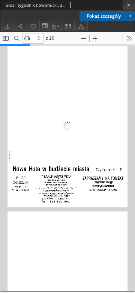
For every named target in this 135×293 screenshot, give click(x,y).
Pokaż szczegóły (104, 16)
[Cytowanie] (68, 26)
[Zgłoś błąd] (81, 26)
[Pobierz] (7, 26)
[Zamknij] (129, 5)
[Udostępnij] (20, 26)
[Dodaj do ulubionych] (33, 26)
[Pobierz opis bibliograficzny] (55, 26)
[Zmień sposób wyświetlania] (44, 26)
